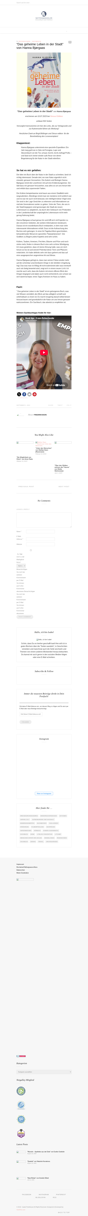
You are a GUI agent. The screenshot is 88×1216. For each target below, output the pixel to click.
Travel (40, 841)
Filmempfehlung (38, 827)
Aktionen (63, 815)
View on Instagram (44, 793)
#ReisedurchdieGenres (29, 815)
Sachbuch (36, 41)
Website (19, 544)
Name (18, 531)
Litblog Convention (44, 834)
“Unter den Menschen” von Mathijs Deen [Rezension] (44, 450)
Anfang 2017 (24, 819)
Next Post (64, 486)
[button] (19, 394)
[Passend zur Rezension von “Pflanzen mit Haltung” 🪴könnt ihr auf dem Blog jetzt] (40, 767)
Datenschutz (20, 870)
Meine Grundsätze (22, 873)
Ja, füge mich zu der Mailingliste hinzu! (20, 558)
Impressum (20, 864)
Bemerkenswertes (27, 823)
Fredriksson (40, 415)
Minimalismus (49, 838)
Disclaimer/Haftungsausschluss (26, 867)
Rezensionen (24, 41)
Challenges (53, 823)
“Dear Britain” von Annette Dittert (38, 1178)
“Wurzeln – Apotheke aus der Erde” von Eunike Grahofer (46, 1152)
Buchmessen (41, 823)
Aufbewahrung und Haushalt (43, 819)
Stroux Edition (56, 116)
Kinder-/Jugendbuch (50, 830)
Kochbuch (24, 834)
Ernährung (24, 827)
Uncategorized (52, 841)
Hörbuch (37, 830)
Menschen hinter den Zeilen (31, 838)
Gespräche (51, 827)
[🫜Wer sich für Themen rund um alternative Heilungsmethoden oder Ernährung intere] (26, 752)
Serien (33, 841)
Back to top (64, 1212)
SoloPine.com (20, 1210)
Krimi (32, 834)
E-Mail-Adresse (19, 537)
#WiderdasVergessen (49, 815)
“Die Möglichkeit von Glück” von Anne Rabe (24, 458)
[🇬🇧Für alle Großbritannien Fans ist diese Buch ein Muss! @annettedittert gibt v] (54, 752)
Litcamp (58, 834)
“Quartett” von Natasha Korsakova (38, 1161)
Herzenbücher (25, 830)
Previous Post (26, 486)
